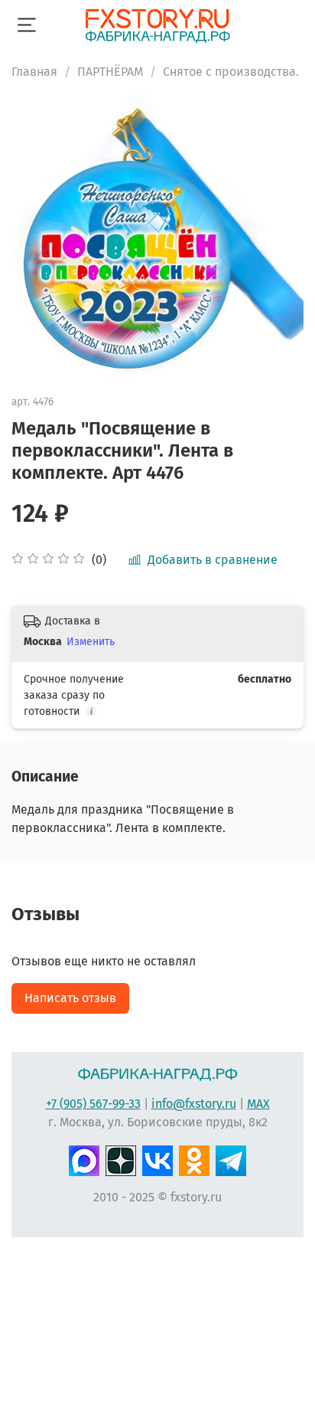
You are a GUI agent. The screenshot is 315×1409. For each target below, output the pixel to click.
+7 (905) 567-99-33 (93, 1103)
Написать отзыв (70, 998)
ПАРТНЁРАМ (110, 71)
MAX (258, 1103)
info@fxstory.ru (193, 1103)
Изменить (91, 641)
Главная (34, 71)
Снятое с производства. (231, 71)
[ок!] (194, 1158)
